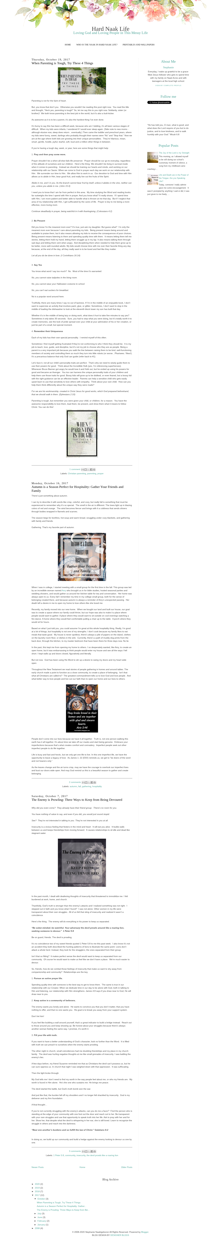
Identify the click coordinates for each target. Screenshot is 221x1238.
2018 (37, 1191)
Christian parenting (77, 473)
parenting (91, 473)
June (40, 1217)
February (42, 1221)
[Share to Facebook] (91, 469)
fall (79, 786)
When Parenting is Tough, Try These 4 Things (62, 63)
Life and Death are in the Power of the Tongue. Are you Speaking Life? (174, 178)
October (41, 1199)
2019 (37, 1188)
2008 (37, 1228)
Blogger (144, 1232)
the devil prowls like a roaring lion (102, 1155)
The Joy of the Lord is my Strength (174, 153)
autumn (73, 786)
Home (68, 45)
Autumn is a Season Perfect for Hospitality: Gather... (61, 1206)
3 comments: (75, 1151)
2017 (37, 1195)
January (41, 1224)
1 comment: (75, 469)
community (70, 1155)
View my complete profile (168, 85)
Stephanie (168, 67)
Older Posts (126, 1167)
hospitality (97, 786)
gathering (86, 786)
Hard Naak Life (110, 28)
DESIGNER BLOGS (119, 1235)
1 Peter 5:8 (58, 1155)
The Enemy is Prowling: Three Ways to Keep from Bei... (63, 1210)
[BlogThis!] (85, 469)
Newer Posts (38, 1167)
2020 (37, 1184)
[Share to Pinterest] (94, 469)
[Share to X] (88, 469)
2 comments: (75, 782)
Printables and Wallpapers (139, 45)
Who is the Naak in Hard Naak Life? (96, 45)
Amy (64, 590)
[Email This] (82, 469)
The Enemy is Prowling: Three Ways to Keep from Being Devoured (77, 800)
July (39, 1213)
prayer (100, 473)
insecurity (81, 1155)
